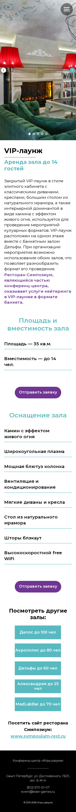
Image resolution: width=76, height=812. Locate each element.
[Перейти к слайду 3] (38, 684)
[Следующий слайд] (72, 345)
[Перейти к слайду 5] (46, 684)
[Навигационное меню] (67, 9)
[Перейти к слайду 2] (34, 684)
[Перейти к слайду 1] (29, 684)
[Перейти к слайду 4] (42, 684)
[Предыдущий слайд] (3, 345)
